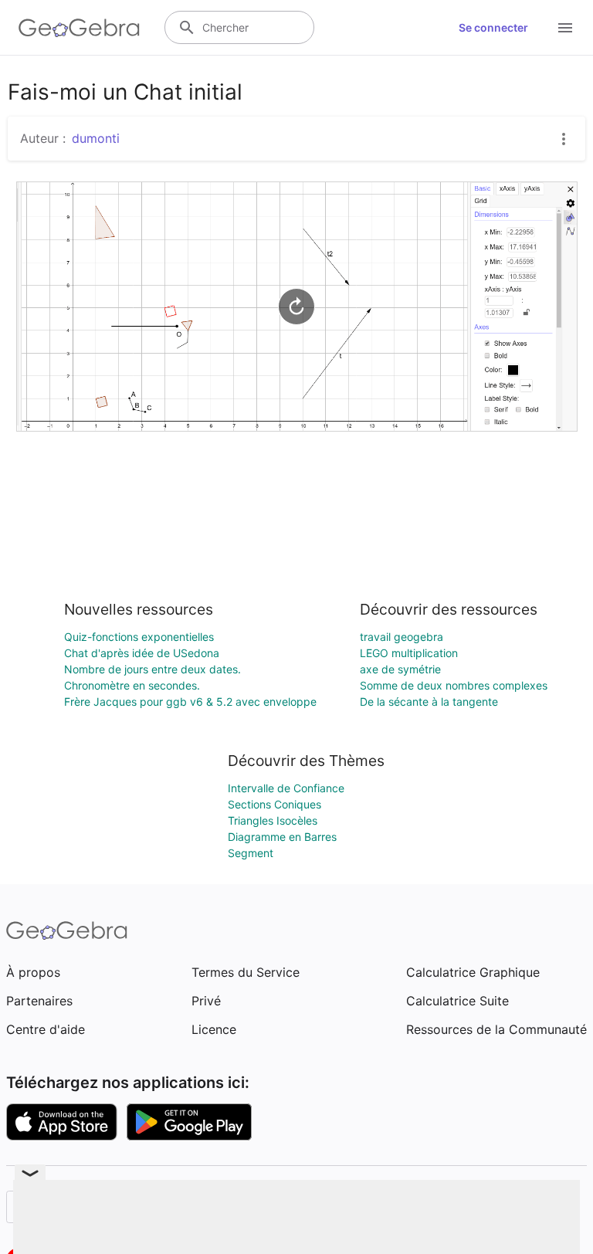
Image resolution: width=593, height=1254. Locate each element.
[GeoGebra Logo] (79, 28)
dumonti (96, 138)
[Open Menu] (565, 28)
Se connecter (493, 27)
